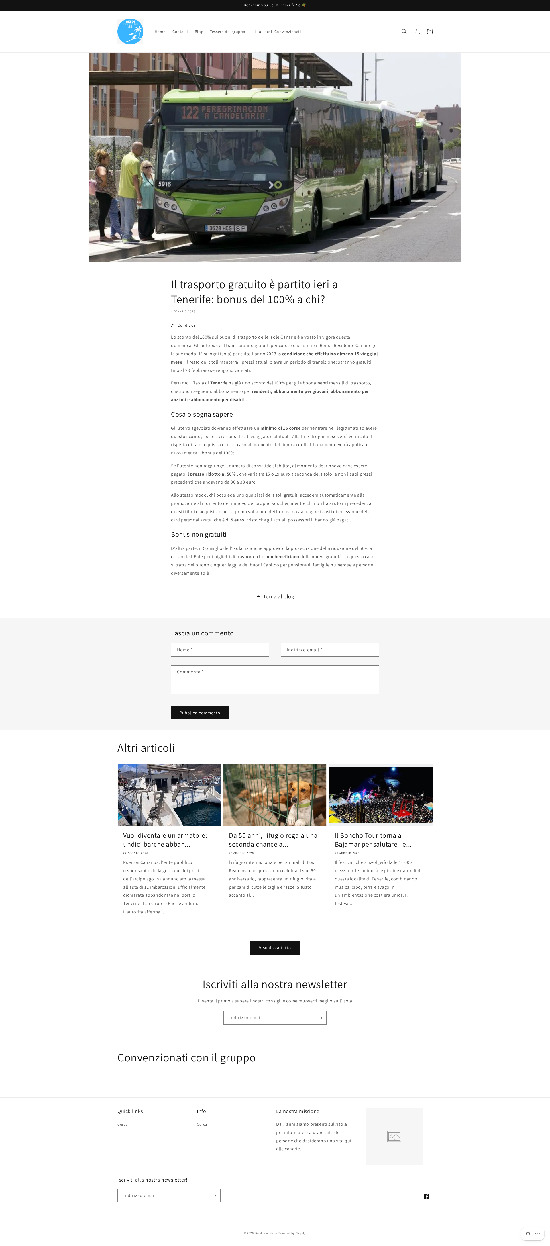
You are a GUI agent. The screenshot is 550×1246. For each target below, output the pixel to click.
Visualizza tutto (275, 947)
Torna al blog (278, 596)
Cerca (122, 1124)
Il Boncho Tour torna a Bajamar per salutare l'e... (373, 840)
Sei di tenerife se (266, 1233)
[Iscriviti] (320, 1018)
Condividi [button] (186, 325)
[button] (404, 31)
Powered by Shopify (292, 1233)
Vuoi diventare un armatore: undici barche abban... (165, 840)
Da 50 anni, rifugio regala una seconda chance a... (273, 840)
